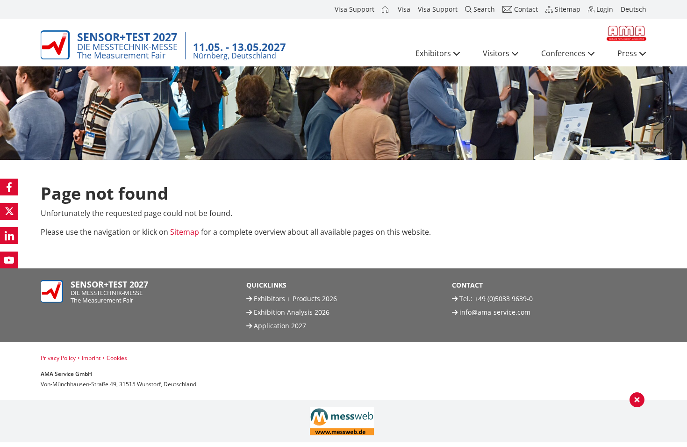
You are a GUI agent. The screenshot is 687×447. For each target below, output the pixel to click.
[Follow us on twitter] (9, 211)
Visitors (496, 53)
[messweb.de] (342, 421)
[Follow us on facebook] (9, 187)
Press (627, 53)
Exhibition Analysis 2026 (290, 312)
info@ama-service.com (494, 312)
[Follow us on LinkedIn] (9, 235)
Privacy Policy (58, 358)
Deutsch (633, 9)
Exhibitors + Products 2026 (294, 298)
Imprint (91, 358)
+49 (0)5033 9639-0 (503, 298)
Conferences (563, 53)
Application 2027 (279, 325)
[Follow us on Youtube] (9, 260)
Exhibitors (433, 53)
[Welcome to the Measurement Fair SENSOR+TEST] (386, 9)
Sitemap (184, 232)
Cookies (117, 358)
